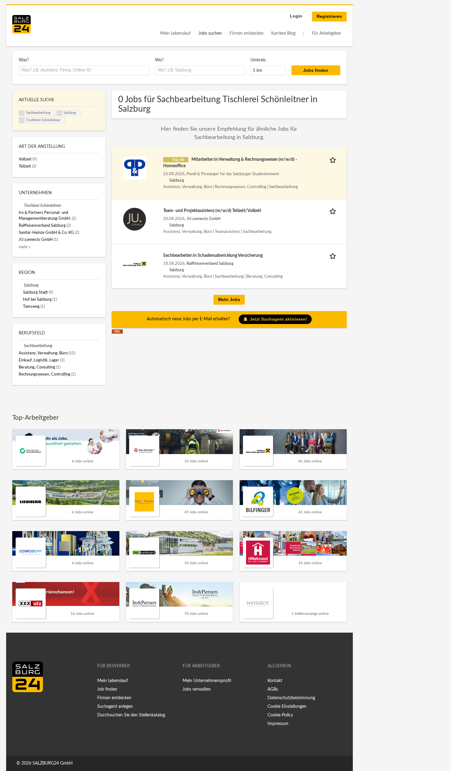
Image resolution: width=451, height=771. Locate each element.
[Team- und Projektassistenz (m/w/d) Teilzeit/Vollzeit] (134, 219)
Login (296, 15)
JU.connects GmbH (204, 219)
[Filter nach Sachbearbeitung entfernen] (21, 346)
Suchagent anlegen (115, 706)
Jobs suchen (210, 33)
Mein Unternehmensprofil (207, 681)
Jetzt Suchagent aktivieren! (278, 319)
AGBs (273, 689)
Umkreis (258, 60)
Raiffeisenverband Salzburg (210, 263)
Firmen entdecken (246, 33)
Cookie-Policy (280, 715)
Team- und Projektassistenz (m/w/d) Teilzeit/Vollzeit (212, 211)
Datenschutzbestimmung (291, 698)
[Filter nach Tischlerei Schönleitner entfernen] (21, 205)
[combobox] (84, 70)
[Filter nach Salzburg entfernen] (21, 285)
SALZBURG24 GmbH (53, 763)
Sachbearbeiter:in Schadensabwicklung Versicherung (213, 255)
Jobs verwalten (197, 689)
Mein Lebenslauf (175, 33)
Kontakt (275, 681)
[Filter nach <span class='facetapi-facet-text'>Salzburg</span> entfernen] (59, 113)
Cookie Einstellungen (287, 706)
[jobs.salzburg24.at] (21, 24)
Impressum (278, 724)
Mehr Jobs (229, 299)
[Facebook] (19, 705)
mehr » (25, 247)
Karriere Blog (283, 33)
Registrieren (329, 16)
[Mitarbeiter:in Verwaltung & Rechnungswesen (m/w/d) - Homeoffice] (134, 168)
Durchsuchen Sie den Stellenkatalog (131, 715)
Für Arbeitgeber (326, 33)
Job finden (107, 689)
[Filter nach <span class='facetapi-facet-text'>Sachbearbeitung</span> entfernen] (22, 113)
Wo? (159, 60)
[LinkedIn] (28, 705)
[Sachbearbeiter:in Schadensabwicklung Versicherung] (134, 264)
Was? (24, 60)
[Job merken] (334, 159)
